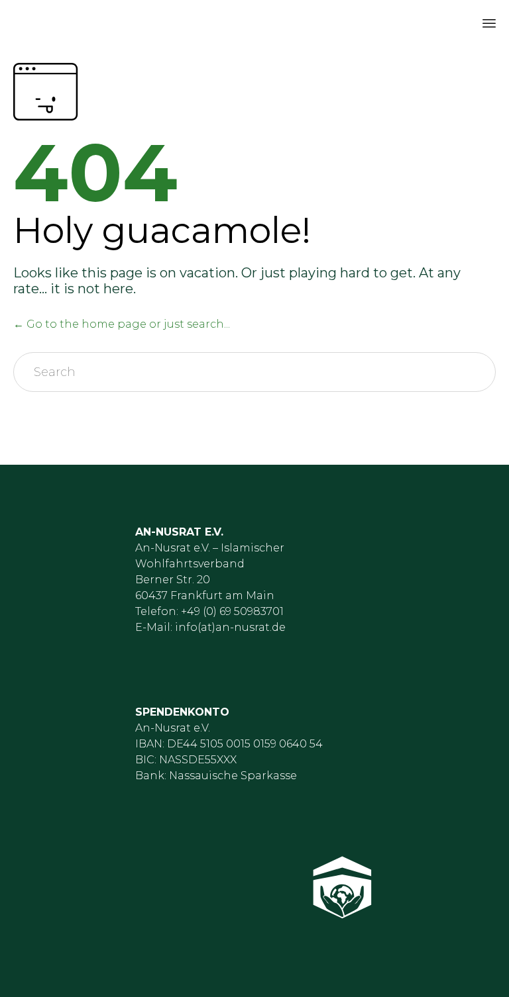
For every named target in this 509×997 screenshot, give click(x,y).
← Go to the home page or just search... (121, 324)
